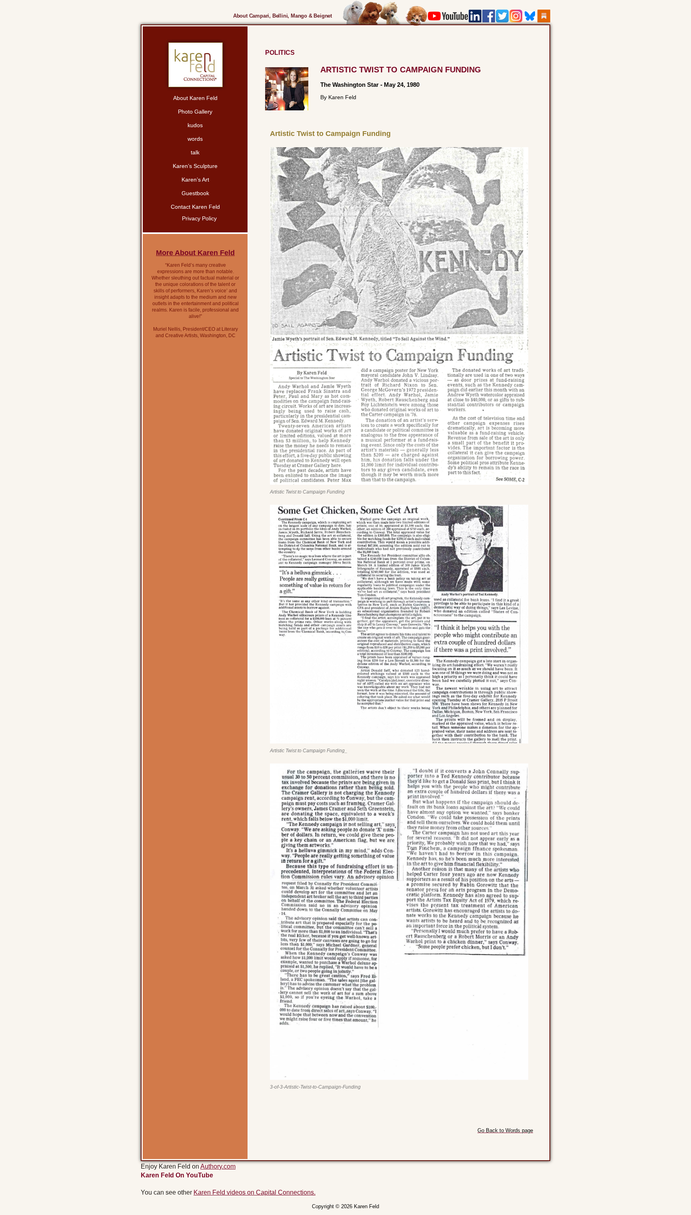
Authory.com (218, 1166)
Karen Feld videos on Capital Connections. (255, 1192)
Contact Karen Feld (195, 207)
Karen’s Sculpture (195, 166)
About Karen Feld (195, 98)
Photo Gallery (195, 111)
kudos (195, 125)
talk (195, 152)
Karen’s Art (195, 179)
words (195, 139)
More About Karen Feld (195, 253)
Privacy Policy (199, 218)
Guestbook (195, 193)
